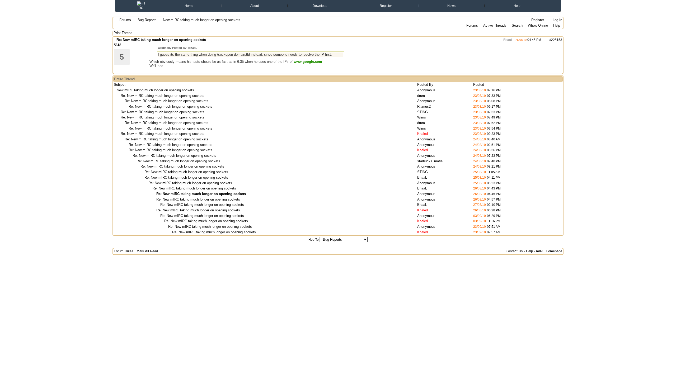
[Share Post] (544, 39)
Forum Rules (123, 251)
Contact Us (514, 251)
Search (517, 25)
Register (386, 6)
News (451, 6)
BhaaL (508, 40)
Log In (557, 20)
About (254, 6)
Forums (125, 20)
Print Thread (123, 33)
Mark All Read (147, 251)
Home (189, 6)
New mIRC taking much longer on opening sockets (155, 90)
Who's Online (538, 25)
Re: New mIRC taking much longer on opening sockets (161, 40)
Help (517, 6)
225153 (556, 40)
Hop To (313, 239)
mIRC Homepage (549, 251)
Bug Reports (147, 20)
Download (320, 6)
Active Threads (494, 25)
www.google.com (308, 62)
